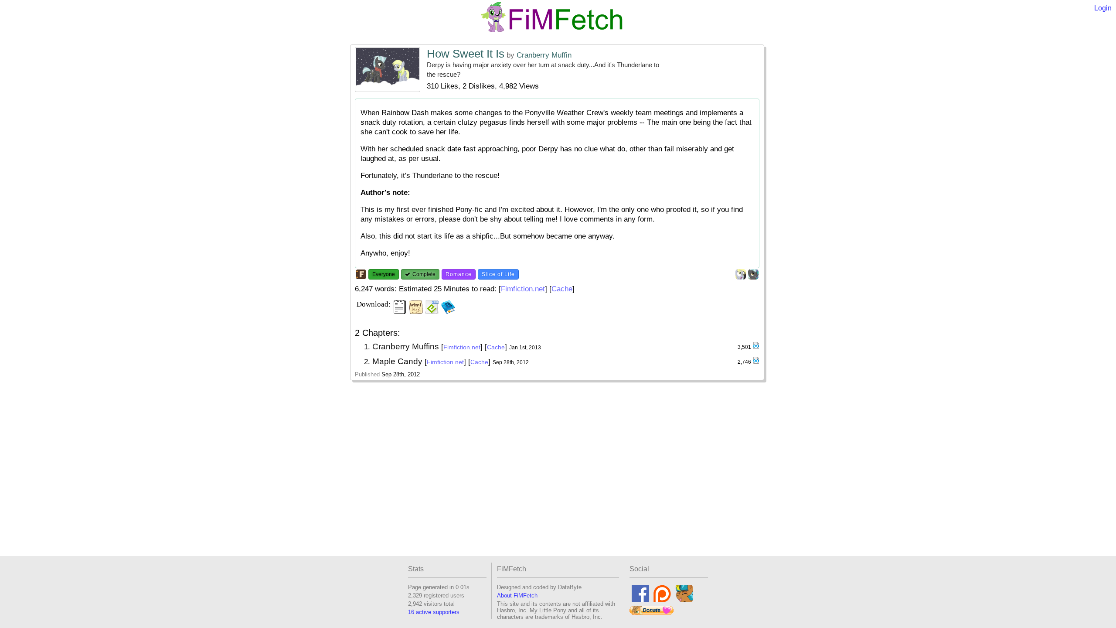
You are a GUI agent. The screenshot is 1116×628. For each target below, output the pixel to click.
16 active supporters (433, 612)
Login (1103, 8)
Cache (561, 289)
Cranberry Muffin (544, 55)
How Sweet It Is (465, 53)
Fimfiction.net (523, 289)
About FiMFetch (517, 595)
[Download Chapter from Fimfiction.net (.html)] (755, 347)
